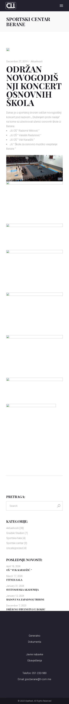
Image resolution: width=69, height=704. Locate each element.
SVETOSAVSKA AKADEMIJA (22, 589)
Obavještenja (34, 660)
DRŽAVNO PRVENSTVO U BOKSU (25, 609)
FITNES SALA (14, 579)
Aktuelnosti (37, 61)
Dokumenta (34, 641)
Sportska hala (14, 538)
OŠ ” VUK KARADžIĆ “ (19, 570)
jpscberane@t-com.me (38, 679)
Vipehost (29, 701)
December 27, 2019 (16, 61)
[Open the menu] (61, 5)
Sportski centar (14, 543)
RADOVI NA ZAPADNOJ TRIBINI (25, 599)
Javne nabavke (34, 654)
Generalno (34, 635)
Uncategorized (14, 548)
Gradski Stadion (15, 533)
